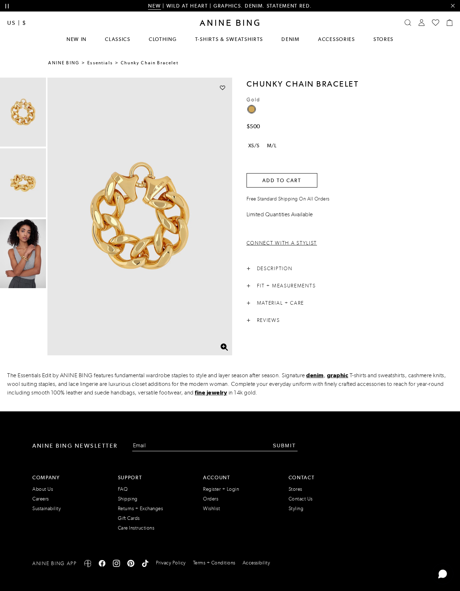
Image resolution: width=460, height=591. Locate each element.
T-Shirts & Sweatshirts (229, 39)
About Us (42, 489)
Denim (290, 39)
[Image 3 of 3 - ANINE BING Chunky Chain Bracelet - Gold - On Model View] (23, 253)
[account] (421, 22)
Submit (284, 445)
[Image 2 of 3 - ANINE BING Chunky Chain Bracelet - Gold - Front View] (23, 182)
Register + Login (221, 489)
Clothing (163, 39)
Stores (383, 39)
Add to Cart (282, 180)
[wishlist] (435, 22)
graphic (338, 375)
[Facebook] (102, 564)
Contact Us (301, 499)
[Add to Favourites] (222, 87)
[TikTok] (145, 564)
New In (76, 39)
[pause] (7, 6)
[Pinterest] (130, 564)
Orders (210, 499)
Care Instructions (136, 528)
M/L (272, 145)
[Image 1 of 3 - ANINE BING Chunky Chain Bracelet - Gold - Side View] (23, 112)
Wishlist (211, 508)
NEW (154, 6)
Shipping (128, 499)
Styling (296, 508)
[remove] (453, 6)
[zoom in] (224, 347)
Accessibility (256, 563)
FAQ (123, 489)
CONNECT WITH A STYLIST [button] (282, 243)
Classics (117, 39)
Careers (40, 499)
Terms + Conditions (214, 563)
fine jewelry (211, 392)
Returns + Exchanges (140, 508)
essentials (100, 62)
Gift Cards (129, 518)
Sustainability (46, 508)
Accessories (336, 39)
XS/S (253, 145)
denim (315, 375)
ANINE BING (63, 62)
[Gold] (251, 109)
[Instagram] (116, 564)
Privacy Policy (171, 563)
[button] (139, 216)
